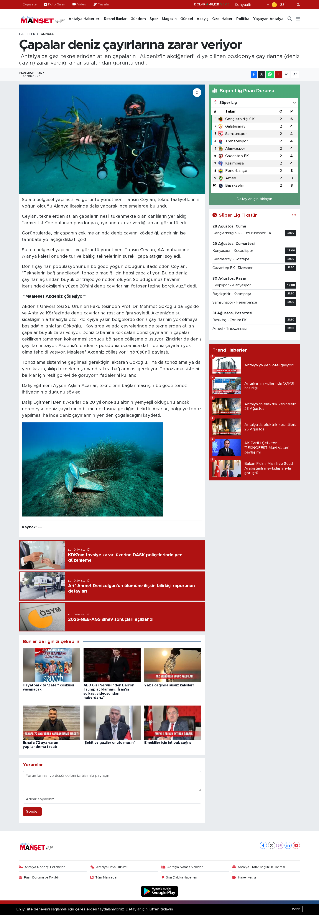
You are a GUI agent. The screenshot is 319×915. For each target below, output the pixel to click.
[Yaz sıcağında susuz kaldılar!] (172, 665)
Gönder (32, 811)
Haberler (27, 34)
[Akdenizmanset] (42, 18)
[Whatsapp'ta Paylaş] (270, 74)
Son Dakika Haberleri (181, 877)
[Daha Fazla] (278, 74)
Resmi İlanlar (115, 19)
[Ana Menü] (298, 19)
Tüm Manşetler (106, 877)
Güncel (186, 19)
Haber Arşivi (247, 877)
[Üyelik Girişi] (296, 4)
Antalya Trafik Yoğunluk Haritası (261, 867)
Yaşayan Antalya (268, 19)
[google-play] (159, 891)
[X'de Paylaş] (261, 74)
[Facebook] (263, 845)
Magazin (169, 19)
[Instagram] (279, 845)
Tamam (295, 909)
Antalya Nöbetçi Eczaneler (45, 867)
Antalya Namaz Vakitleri (185, 867)
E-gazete (30, 4)
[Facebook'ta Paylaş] (254, 74)
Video (81, 4)
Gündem (138, 19)
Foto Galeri (56, 4)
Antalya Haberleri (84, 19)
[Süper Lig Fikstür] (294, 215)
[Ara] (290, 19)
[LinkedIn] (288, 845)
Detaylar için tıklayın (254, 199)
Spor (154, 19)
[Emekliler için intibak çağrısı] (172, 722)
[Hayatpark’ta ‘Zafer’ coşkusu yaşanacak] (51, 665)
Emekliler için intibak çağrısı (168, 742)
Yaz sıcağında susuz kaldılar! (169, 685)
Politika (242, 19)
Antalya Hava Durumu (112, 867)
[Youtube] (296, 845)
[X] (271, 845)
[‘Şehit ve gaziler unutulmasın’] (112, 722)
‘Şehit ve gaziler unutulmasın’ (109, 742)
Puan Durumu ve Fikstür (41, 877)
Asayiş (203, 19)
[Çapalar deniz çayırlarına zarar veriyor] (112, 139)
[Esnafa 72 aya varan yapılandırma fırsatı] (51, 722)
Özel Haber (222, 19)
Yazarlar (104, 4)
